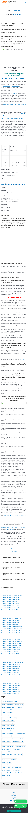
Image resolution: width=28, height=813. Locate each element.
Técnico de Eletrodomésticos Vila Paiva (10, 670)
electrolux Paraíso (19, 704)
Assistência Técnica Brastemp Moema (14, 579)
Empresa (14, 794)
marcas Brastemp (7, 86)
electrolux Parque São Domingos (9, 730)
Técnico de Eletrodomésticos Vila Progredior (11, 645)
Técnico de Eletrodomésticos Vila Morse (10, 683)
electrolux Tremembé (16, 767)
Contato (14, 797)
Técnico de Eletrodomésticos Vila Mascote (10, 691)
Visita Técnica (14, 795)
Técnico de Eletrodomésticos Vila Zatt (9, 609)
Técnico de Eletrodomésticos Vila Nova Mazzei (11, 674)
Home (14, 792)
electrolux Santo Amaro (7, 754)
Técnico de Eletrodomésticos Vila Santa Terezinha (12, 630)
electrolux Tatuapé (6, 767)
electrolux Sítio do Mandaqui (8, 764)
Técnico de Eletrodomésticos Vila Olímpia (10, 672)
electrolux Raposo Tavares (7, 743)
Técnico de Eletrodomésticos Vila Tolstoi (10, 616)
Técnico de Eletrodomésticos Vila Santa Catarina (12, 632)
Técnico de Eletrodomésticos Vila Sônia (10, 622)
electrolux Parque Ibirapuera (8, 720)
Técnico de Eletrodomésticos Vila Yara (9, 611)
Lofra (7, 529)
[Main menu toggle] (25, 2)
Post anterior (14, 548)
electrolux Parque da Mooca (8, 712)
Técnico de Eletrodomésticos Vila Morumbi (10, 681)
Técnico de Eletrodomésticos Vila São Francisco (11, 628)
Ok (8, 811)
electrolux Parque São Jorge (8, 733)
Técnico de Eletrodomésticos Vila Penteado (10, 664)
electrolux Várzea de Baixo (8, 778)
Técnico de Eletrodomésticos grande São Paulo (11, 595)
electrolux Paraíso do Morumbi (8, 707)
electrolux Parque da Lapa (7, 709)
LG (20, 527)
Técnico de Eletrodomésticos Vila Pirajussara (11, 655)
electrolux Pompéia (6, 741)
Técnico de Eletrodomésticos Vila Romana (10, 639)
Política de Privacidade (16, 811)
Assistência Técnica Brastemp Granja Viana (13, 573)
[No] (26, 808)
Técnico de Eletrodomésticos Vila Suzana (10, 620)
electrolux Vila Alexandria (18, 770)
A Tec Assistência (14, 83)
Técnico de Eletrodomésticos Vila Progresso (11, 643)
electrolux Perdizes (21, 733)
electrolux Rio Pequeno (20, 746)
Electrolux (14, 86)
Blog (14, 798)
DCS (10, 529)
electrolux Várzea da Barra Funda (9, 775)
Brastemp (3, 527)
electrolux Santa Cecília (7, 749)
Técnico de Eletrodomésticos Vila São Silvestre (11, 626)
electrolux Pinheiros (6, 736)
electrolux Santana (18, 749)
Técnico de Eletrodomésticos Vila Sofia (9, 624)
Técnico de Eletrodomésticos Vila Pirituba (10, 653)
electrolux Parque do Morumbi (8, 715)
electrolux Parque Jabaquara (8, 722)
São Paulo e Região (14, 139)
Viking (12, 529)
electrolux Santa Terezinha (8, 751)
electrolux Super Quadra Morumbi (9, 759)
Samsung (23, 527)
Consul (17, 86)
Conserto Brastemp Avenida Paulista (13, 562)
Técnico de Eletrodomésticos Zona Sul (9, 601)
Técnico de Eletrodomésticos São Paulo (10, 597)
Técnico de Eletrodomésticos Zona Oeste (10, 605)
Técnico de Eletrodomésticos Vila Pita (9, 651)
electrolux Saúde (18, 754)
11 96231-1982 (17, 14)
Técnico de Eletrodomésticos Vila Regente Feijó (11, 641)
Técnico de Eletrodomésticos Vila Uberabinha (11, 614)
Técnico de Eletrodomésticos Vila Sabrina (10, 634)
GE (18, 527)
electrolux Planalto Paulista (18, 738)
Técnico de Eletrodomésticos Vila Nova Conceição (12, 676)
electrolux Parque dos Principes (9, 717)
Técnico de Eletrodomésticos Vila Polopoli (10, 649)
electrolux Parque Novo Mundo (9, 728)
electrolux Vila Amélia (18, 772)
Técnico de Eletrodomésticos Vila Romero (10, 637)
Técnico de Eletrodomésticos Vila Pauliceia (10, 666)
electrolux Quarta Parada (18, 741)
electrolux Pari (20, 707)
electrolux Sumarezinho (7, 757)
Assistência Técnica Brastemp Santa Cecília (11, 593)
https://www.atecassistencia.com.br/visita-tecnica (13, 184)
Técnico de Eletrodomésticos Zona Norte (10, 603)
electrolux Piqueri (16, 736)
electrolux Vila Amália (6, 772)
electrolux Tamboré (21, 764)
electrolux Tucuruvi (6, 770)
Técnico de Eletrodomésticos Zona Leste (10, 607)
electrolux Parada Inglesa (7, 704)
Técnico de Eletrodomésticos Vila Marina (10, 693)
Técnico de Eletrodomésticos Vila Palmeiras (10, 668)
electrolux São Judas (6, 762)
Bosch (16, 527)
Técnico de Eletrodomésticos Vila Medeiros (10, 687)
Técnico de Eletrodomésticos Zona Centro (10, 599)
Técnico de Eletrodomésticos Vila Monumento (11, 685)
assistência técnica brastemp (11, 701)
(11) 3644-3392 (16, 10)
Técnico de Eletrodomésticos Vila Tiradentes (11, 618)
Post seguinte (14, 551)
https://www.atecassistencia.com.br (9, 180)
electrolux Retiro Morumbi (7, 746)
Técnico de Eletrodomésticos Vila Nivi (9, 678)
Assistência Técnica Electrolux (8, 590)
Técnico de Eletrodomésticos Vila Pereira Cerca (11, 660)
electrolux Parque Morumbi (8, 725)
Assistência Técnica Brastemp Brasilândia (11, 567)
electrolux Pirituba (6, 738)
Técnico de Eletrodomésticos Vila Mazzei (10, 689)
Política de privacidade (14, 800)
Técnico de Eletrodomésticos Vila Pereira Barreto (12, 662)
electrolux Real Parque (20, 743)
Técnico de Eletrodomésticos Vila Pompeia (10, 647)
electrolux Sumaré (18, 757)
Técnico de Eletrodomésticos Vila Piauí (9, 658)
